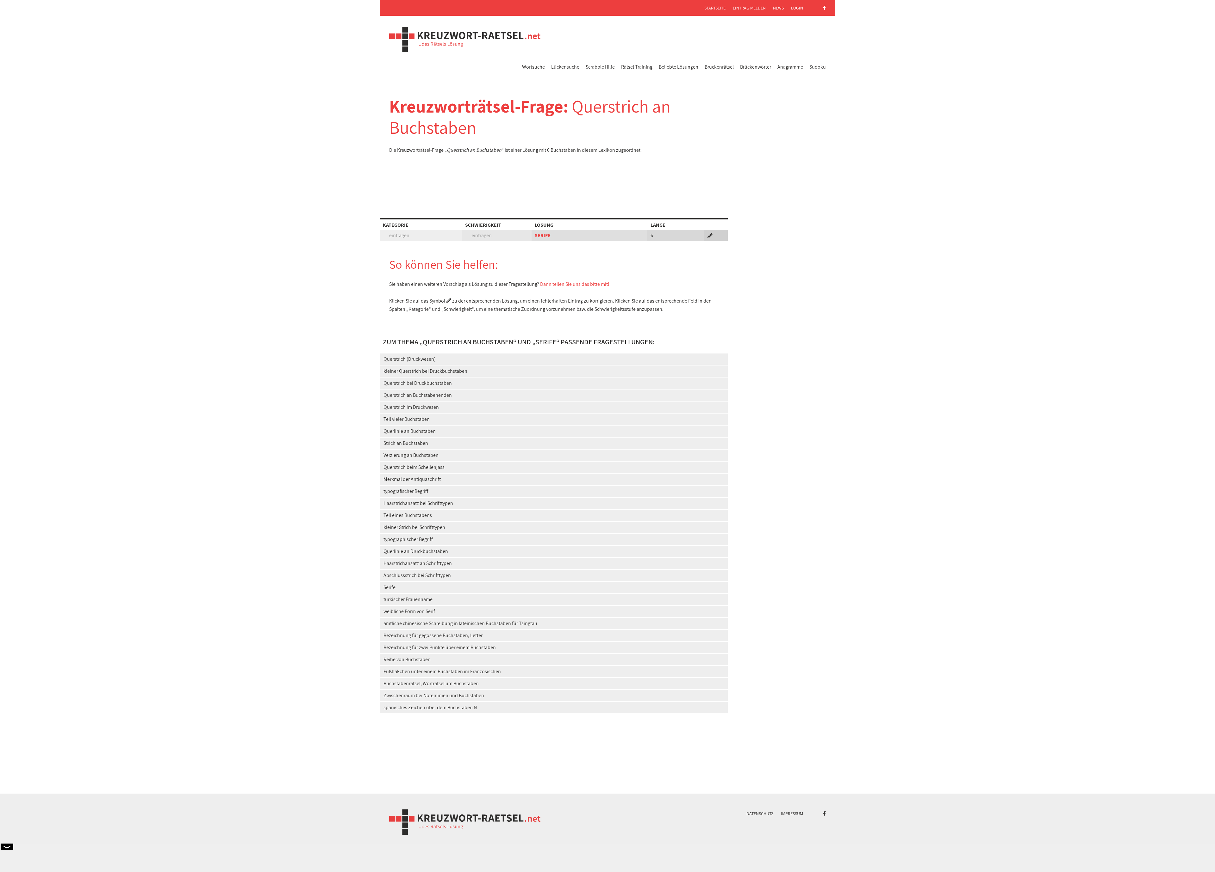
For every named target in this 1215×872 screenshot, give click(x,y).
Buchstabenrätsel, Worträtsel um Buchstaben (431, 683)
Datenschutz (760, 813)
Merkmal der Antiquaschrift (412, 479)
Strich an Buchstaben (405, 443)
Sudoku (817, 67)
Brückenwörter (755, 67)
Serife (389, 587)
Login (797, 8)
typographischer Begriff (408, 539)
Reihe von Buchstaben (407, 659)
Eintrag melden (749, 8)
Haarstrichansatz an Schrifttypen (417, 563)
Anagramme (790, 67)
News (778, 8)
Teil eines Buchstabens (407, 515)
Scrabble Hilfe (600, 67)
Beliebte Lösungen (678, 67)
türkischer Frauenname (408, 599)
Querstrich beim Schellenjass (414, 467)
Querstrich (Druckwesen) (409, 359)
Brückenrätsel (719, 67)
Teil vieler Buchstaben (406, 419)
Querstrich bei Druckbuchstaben (417, 383)
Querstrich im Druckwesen (411, 407)
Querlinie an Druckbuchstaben (415, 551)
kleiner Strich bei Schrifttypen (414, 527)
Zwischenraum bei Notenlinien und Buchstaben (433, 695)
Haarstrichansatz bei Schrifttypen (418, 503)
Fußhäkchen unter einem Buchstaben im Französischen (442, 671)
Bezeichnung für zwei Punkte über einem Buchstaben (439, 647)
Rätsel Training (636, 67)
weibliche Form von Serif (409, 611)
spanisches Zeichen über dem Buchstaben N (430, 707)
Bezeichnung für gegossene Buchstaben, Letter (433, 635)
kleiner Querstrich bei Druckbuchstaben (425, 371)
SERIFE (543, 235)
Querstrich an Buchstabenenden (417, 395)
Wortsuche (533, 67)
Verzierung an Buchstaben (411, 455)
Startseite (715, 8)
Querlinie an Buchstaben (409, 431)
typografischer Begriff (405, 491)
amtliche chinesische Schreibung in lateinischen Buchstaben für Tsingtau (460, 623)
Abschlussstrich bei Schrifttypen (417, 575)
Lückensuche (565, 67)
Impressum (792, 813)
